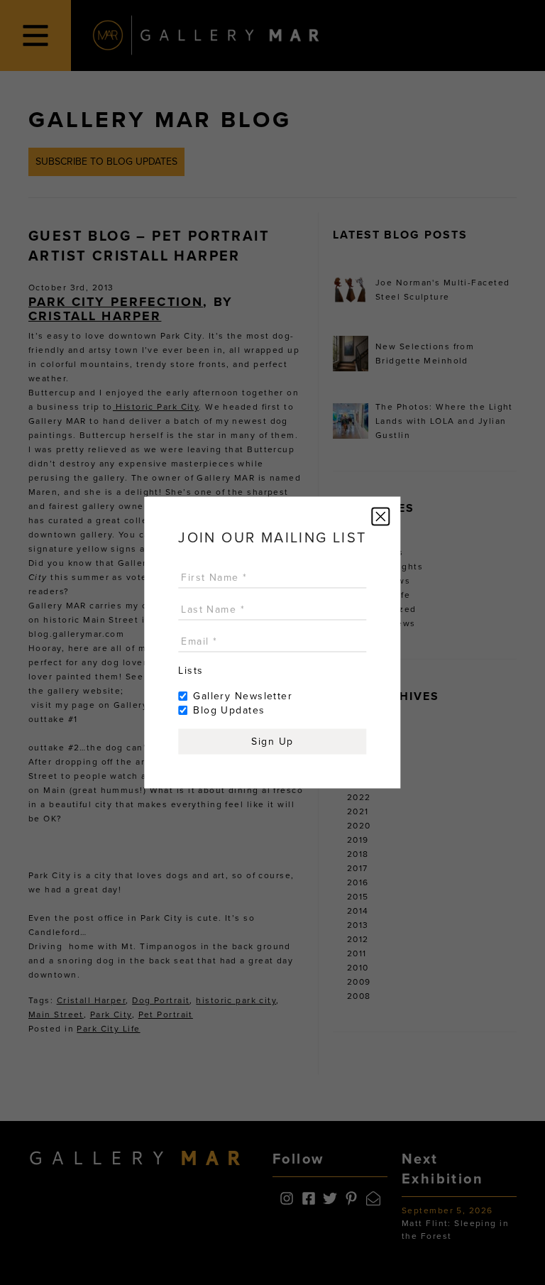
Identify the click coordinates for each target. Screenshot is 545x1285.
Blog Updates (229, 710)
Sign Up (272, 742)
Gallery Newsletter (242, 696)
